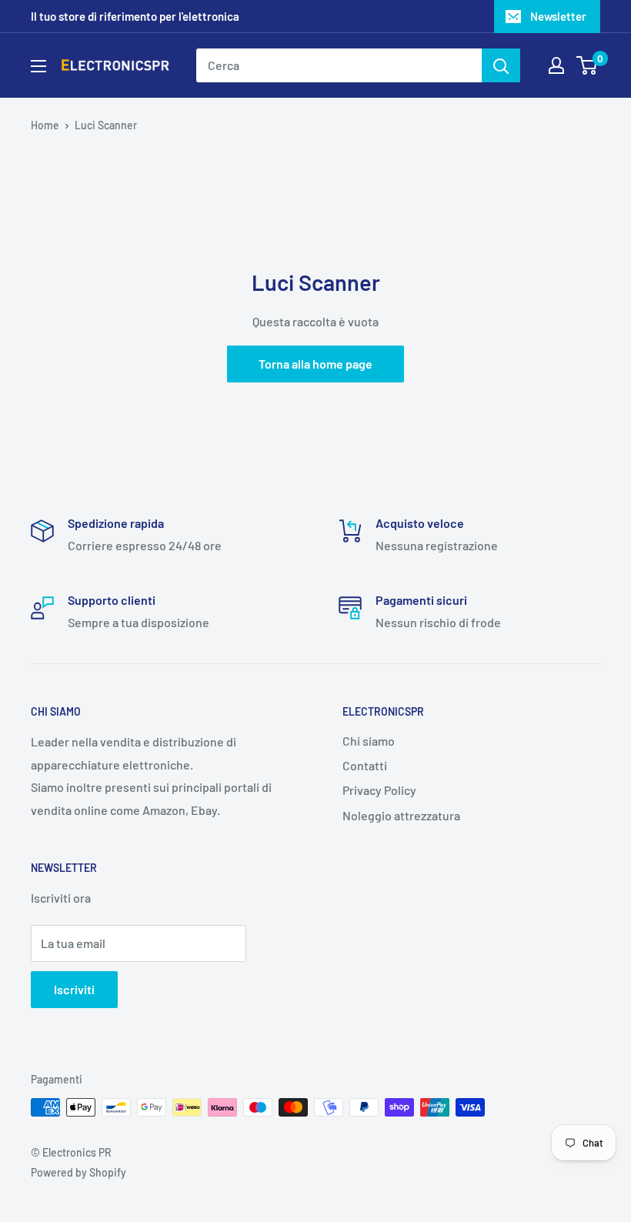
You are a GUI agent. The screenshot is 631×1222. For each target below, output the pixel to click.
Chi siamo (368, 740)
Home (45, 125)
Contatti (364, 765)
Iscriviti (74, 989)
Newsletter (558, 16)
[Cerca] (501, 65)
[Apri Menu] (38, 66)
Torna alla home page (315, 363)
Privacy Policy (379, 790)
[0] (587, 65)
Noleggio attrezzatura (401, 815)
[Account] (556, 65)
